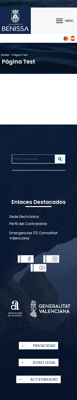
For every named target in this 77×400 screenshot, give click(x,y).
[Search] (60, 159)
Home (5, 55)
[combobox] (33, 159)
